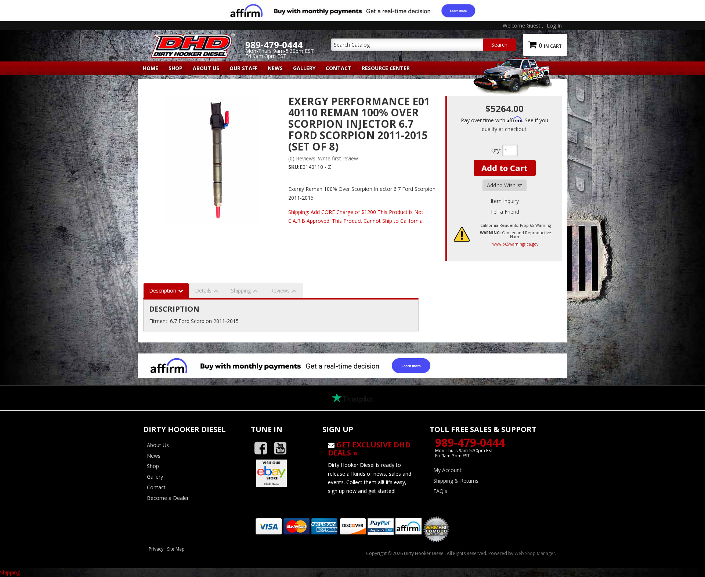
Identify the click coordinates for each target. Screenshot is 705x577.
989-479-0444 (470, 442)
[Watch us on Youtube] (283, 448)
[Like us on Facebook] (263, 448)
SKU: (294, 166)
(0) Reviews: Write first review (323, 158)
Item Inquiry (505, 200)
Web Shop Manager (534, 553)
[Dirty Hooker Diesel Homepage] (191, 39)
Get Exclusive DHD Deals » (369, 449)
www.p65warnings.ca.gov (515, 244)
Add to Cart (504, 167)
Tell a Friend (504, 211)
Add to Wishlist (504, 185)
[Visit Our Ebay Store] (281, 473)
